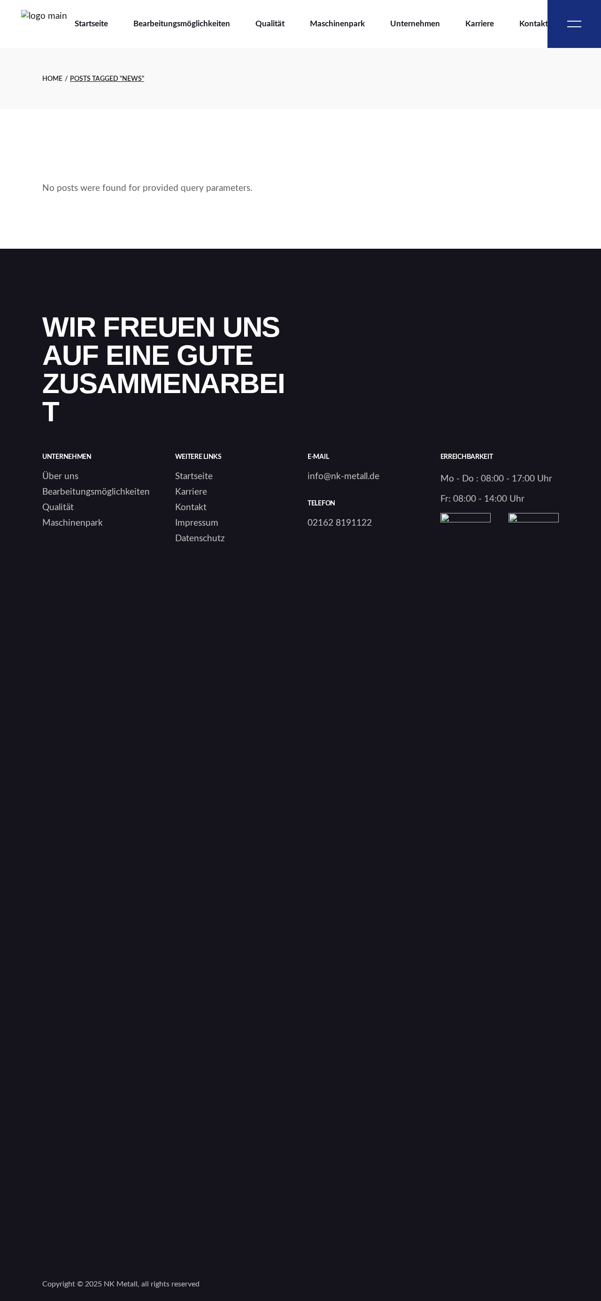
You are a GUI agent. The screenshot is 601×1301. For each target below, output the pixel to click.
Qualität (58, 507)
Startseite (194, 476)
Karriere (191, 492)
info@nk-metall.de (343, 476)
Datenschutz (200, 538)
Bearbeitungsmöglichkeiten (96, 492)
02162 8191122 (340, 523)
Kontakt (191, 507)
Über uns (60, 476)
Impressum (196, 523)
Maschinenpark (72, 523)
